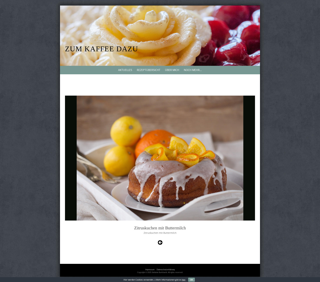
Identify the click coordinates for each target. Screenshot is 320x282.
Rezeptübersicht (148, 70)
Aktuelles (125, 70)
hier (184, 279)
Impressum (149, 270)
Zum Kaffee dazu (101, 49)
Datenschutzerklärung (166, 270)
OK (191, 279)
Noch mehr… (193, 70)
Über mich (172, 70)
